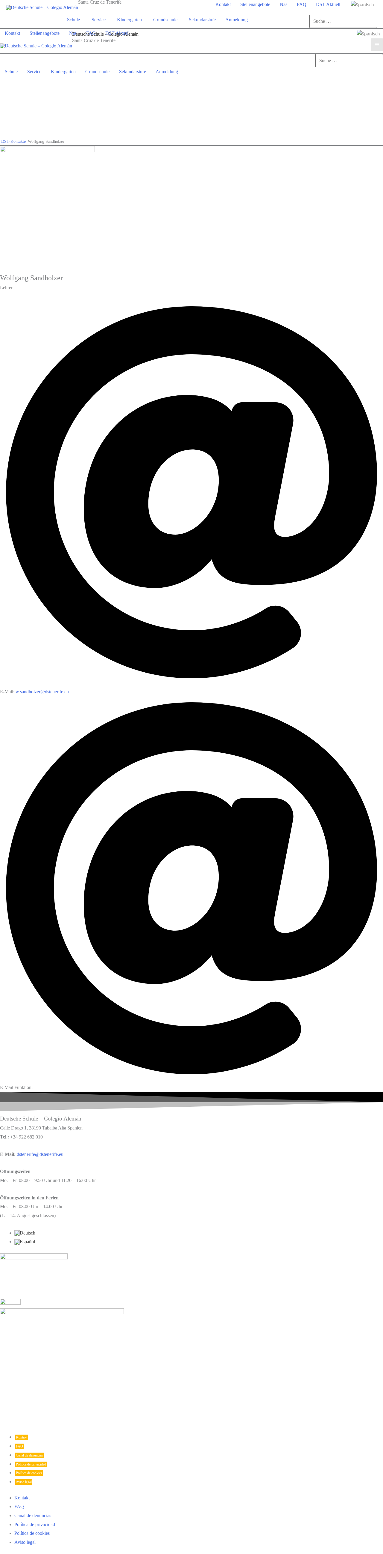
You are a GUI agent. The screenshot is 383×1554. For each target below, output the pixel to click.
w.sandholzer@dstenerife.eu (42, 691)
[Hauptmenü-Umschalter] (377, 44)
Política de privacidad (31, 1464)
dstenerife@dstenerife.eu (40, 1154)
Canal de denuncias (29, 1455)
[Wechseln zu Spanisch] (362, 4)
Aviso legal (24, 1482)
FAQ (19, 1446)
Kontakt (21, 1437)
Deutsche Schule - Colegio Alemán (105, 34)
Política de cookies (29, 1473)
